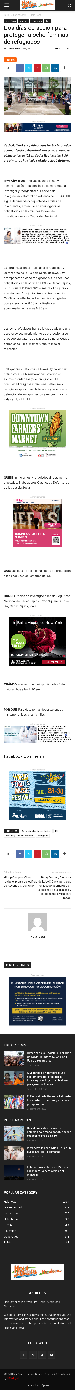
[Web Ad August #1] (37, 247)
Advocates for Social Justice (36, 830)
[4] (37, 135)
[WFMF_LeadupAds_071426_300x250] (37, 823)
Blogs (47, 21)
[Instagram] (33, 1355)
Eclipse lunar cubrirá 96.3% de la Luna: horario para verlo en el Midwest (47, 1171)
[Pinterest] (37, 68)
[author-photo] (37, 931)
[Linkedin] (55, 68)
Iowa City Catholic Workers (19, 835)
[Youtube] (51, 1355)
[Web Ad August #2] (37, 745)
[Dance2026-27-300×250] (37, 669)
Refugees (43, 835)
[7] (37, 550)
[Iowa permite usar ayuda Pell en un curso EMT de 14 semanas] (14, 1153)
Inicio (7, 14)
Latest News (19, 14)
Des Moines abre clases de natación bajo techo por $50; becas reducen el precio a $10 (49, 1132)
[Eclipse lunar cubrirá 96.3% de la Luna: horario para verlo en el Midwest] (14, 1172)
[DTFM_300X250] (37, 462)
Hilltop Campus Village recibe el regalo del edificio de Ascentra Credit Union (20, 881)
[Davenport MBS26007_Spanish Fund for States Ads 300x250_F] (37, 1024)
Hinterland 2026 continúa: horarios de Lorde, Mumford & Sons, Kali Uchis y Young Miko (49, 1057)
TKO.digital (13, 1378)
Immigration (36, 21)
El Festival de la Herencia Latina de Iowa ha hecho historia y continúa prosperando (49, 1100)
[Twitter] (28, 68)
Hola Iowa (35, 14)
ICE (56, 830)
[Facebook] (20, 68)
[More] (64, 68)
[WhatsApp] (46, 68)
